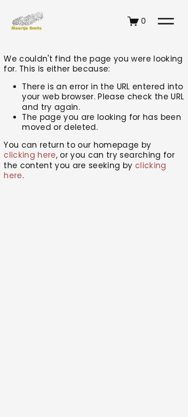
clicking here (30, 154)
